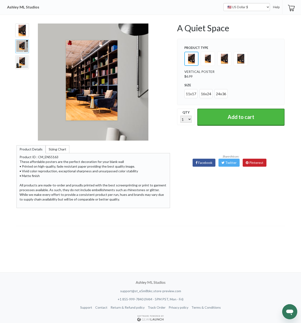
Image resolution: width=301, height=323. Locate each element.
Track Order (157, 307)
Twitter (231, 163)
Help (276, 7)
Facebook (205, 163)
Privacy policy (178, 307)
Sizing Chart (57, 149)
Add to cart (241, 117)
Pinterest (256, 163)
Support (86, 307)
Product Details (31, 149)
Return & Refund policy (128, 307)
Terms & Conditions (206, 307)
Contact (101, 307)
